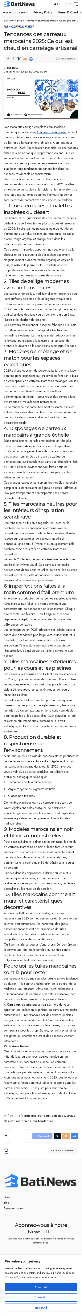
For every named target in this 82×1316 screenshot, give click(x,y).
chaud (71, 1115)
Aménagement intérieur (19, 26)
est (12, 1121)
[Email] (25, 59)
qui (34, 1121)
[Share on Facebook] (13, 59)
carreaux (44, 1115)
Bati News (12, 68)
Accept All (41, 1287)
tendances (45, 1121)
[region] (41, 1285)
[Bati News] (19, 4)
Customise (41, 1297)
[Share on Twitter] (19, 59)
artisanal (30, 1115)
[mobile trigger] (75, 4)
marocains (23, 1121)
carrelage (58, 1115)
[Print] (31, 59)
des (6, 1121)
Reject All (41, 1308)
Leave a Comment (64, 1150)
